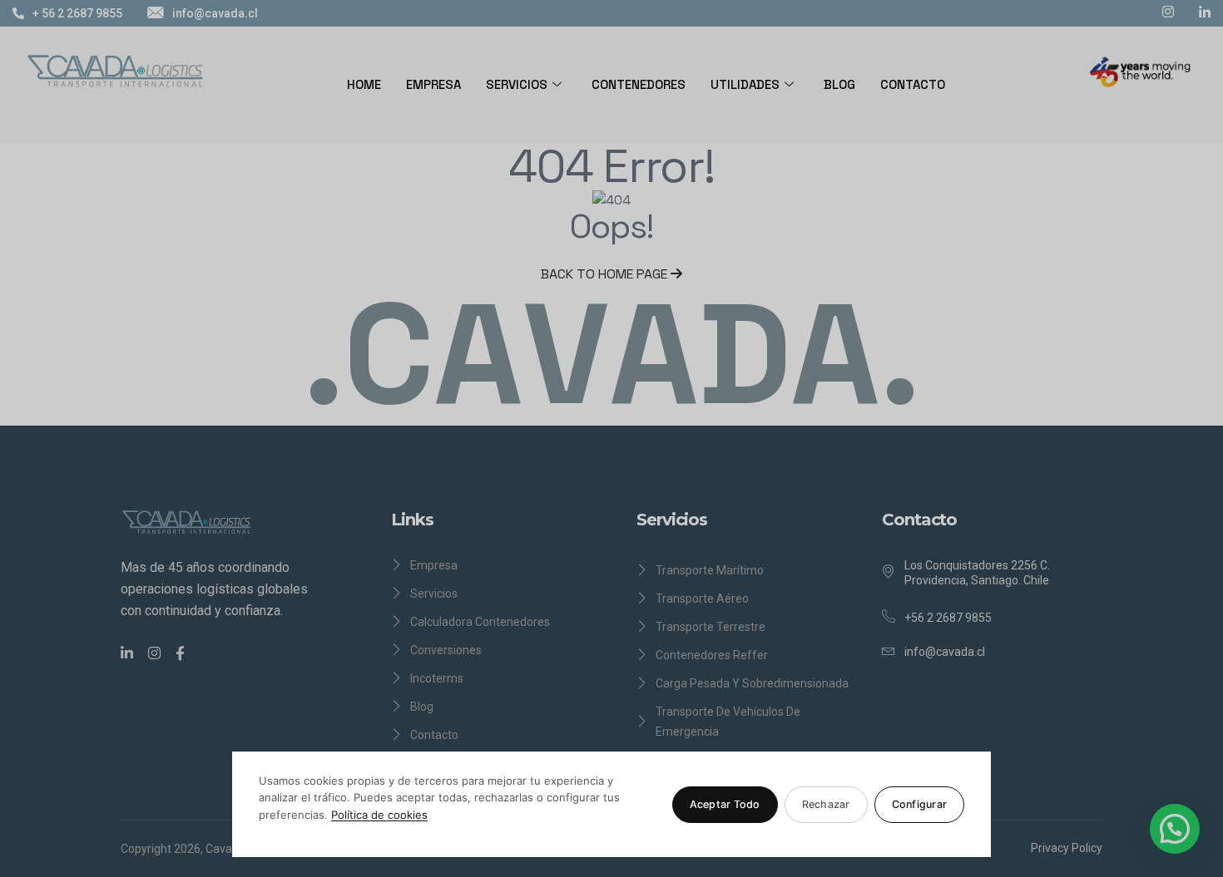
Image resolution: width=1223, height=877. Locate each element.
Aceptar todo (725, 804)
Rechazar (826, 804)
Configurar (920, 804)
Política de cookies (379, 814)
